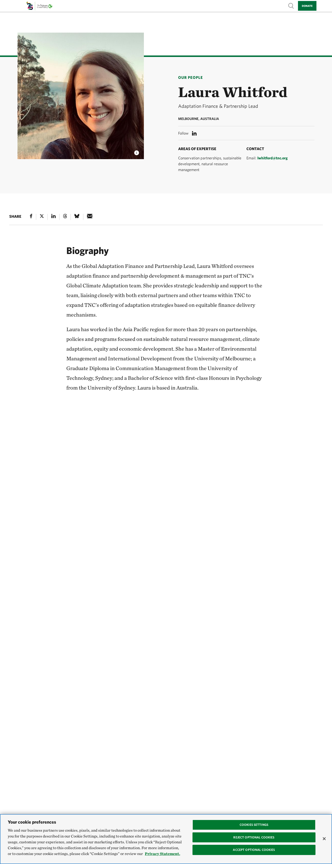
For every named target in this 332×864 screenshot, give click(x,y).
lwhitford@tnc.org (272, 158)
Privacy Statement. (162, 853)
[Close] (324, 838)
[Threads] (65, 217)
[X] (42, 217)
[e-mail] (90, 217)
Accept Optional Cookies (254, 850)
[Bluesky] (76, 217)
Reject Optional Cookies (253, 837)
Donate (307, 5)
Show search (291, 5)
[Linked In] (53, 217)
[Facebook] (31, 217)
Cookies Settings (254, 825)
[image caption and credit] (136, 151)
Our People (190, 77)
